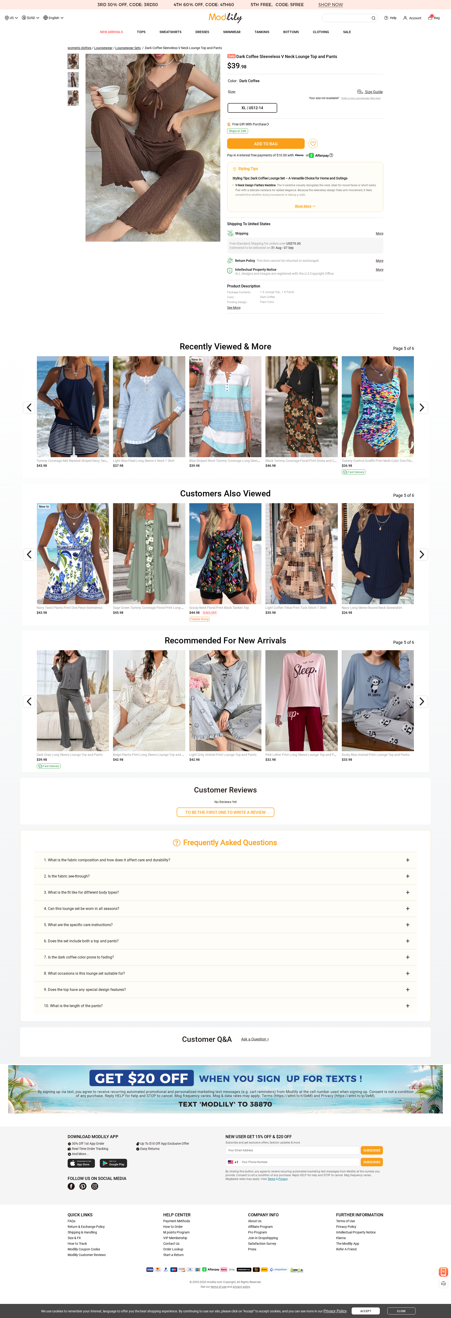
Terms (271, 1179)
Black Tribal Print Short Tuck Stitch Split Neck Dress (73, 608)
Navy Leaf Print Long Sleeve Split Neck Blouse (298, 608)
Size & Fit (74, 1238)
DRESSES (202, 32)
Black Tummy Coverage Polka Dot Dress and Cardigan (228, 461)
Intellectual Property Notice (356, 1232)
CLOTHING (321, 32)
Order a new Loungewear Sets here (361, 98)
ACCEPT (365, 1311)
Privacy (283, 1179)
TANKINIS (262, 32)
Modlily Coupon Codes (84, 1249)
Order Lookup (173, 1249)
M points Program (176, 1232)
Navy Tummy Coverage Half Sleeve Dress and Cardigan (305, 461)
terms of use (218, 1286)
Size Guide (373, 92)
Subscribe (372, 1150)
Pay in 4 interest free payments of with (268, 155)
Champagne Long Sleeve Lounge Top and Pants (300, 755)
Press (252, 1249)
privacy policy (241, 1286)
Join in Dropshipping (263, 1238)
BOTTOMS (291, 32)
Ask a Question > (255, 1039)
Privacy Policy (346, 1227)
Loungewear (103, 48)
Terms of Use (345, 1221)
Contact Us (171, 1243)
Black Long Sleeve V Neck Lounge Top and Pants (224, 755)
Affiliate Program (260, 1227)
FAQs (71, 1221)
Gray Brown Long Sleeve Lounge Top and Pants (147, 755)
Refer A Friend (346, 1249)
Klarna (341, 1238)
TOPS (141, 32)
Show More (303, 206)
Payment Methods (176, 1221)
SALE (347, 32)
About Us (254, 1221)
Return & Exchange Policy (86, 1227)
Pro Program (257, 1232)
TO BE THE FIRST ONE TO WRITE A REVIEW (225, 812)
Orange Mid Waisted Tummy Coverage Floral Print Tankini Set (81, 461)
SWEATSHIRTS (170, 32)
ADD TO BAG (266, 143)
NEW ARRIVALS (111, 32)
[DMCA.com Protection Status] (297, 1270)
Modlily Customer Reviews (87, 1255)
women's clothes (79, 48)
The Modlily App (347, 1243)
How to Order (173, 1227)
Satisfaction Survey (262, 1243)
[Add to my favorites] (313, 143)
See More (234, 307)
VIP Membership (175, 1238)
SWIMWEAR (232, 32)
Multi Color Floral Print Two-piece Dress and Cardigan (151, 608)
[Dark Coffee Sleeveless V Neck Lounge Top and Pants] (153, 148)
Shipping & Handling (82, 1232)
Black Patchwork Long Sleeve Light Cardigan (221, 608)
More (379, 233)
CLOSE (401, 1311)
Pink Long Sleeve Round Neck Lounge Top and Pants (75, 755)
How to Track (77, 1243)
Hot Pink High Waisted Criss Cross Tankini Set (146, 461)
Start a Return (173, 1255)
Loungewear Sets (128, 48)
